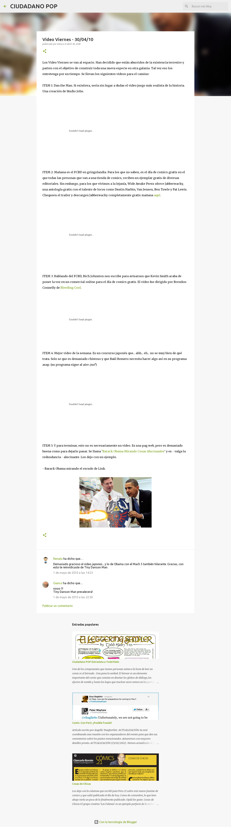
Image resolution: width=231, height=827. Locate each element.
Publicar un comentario (57, 605)
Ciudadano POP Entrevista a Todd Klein (95, 661)
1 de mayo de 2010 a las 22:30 (73, 597)
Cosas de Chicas (81, 783)
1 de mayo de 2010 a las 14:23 (73, 572)
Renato (58, 558)
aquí (157, 195)
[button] (44, 51)
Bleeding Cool (70, 287)
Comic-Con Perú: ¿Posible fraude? (92, 722)
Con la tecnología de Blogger (118, 822)
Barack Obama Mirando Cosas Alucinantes (133, 451)
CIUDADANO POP (33, 6)
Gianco (57, 583)
